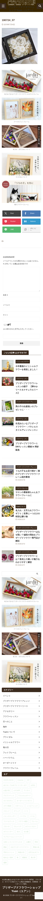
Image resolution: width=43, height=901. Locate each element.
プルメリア (17, 826)
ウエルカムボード (24, 795)
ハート (26, 811)
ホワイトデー (8, 832)
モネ (18, 832)
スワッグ (17, 811)
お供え (33, 785)
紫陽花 (24, 857)
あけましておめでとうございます (15, 785)
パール (32, 816)
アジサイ (27, 790)
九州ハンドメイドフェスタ (12, 842)
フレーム (35, 821)
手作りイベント (8, 852)
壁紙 (5, 847)
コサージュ (19, 806)
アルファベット (8, 795)
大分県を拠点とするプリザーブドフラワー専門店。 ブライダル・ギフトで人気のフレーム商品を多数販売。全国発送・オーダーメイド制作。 (21, 882)
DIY (28, 780)
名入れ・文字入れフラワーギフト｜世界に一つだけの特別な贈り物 (28, 513)
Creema (20, 780)
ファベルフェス (8, 821)
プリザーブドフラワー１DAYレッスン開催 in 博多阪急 (27, 446)
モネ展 (26, 832)
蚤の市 (33, 857)
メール (6, 305)
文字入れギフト (33, 852)
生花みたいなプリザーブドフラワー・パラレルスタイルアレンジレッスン (27, 426)
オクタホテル (8, 801)
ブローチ (6, 826)
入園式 (28, 842)
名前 (5, 295)
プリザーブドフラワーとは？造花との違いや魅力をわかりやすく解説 (28, 559)
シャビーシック (32, 806)
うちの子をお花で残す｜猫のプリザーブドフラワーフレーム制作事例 (28, 474)
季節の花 (36, 847)
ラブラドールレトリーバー (12, 837)
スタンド (6, 811)
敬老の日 (21, 852)
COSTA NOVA (8, 780)
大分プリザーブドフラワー (20, 847)
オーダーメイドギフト (24, 801)
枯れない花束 (8, 857)
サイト (5, 315)
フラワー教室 (23, 821)
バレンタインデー (9, 816)
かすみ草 (17, 790)
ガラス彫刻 (7, 806)
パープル (23, 816)
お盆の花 (6, 790)
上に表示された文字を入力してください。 (19, 329)
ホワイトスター (30, 826)
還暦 (5, 863)
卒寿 (36, 842)
